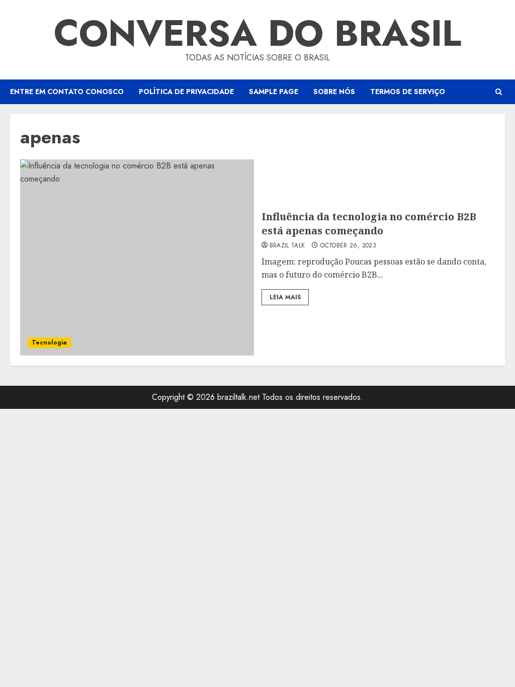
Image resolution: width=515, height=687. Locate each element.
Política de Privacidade (186, 92)
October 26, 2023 (348, 246)
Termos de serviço (407, 92)
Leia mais (285, 297)
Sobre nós (334, 92)
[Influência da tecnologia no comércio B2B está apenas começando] (137, 257)
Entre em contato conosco (67, 92)
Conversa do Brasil (257, 33)
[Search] (498, 92)
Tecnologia (49, 342)
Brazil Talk (287, 246)
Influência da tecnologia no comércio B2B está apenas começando (369, 223)
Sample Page (273, 92)
